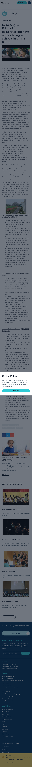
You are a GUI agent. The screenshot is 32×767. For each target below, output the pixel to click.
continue (16, 390)
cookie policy (9, 386)
